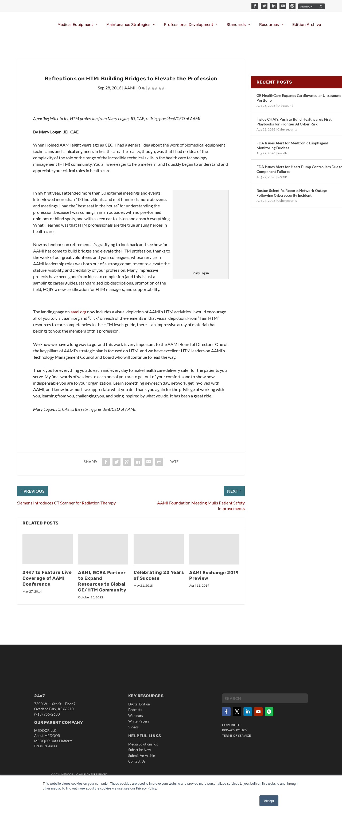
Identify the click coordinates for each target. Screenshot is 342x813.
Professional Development (188, 24)
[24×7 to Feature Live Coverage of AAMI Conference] (47, 549)
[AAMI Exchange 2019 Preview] (214, 549)
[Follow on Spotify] (269, 711)
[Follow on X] (237, 711)
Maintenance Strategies (128, 24)
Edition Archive (306, 24)
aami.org (79, 311)
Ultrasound (285, 106)
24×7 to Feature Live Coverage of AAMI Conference (47, 578)
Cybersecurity (287, 129)
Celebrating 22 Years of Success (159, 575)
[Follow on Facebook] (226, 711)
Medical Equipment (75, 24)
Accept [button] (269, 800)
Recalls (282, 153)
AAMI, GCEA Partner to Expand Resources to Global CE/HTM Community (102, 581)
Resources (269, 24)
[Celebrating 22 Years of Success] (159, 549)
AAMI (129, 87)
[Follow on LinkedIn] (247, 711)
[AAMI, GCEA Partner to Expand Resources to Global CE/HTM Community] (103, 549)
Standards (236, 24)
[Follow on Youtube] (258, 711)
